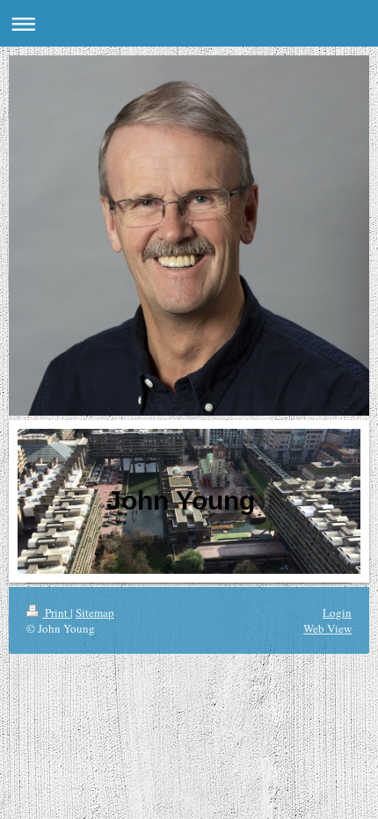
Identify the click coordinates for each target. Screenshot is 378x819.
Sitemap (95, 612)
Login (337, 612)
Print (56, 612)
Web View (327, 628)
